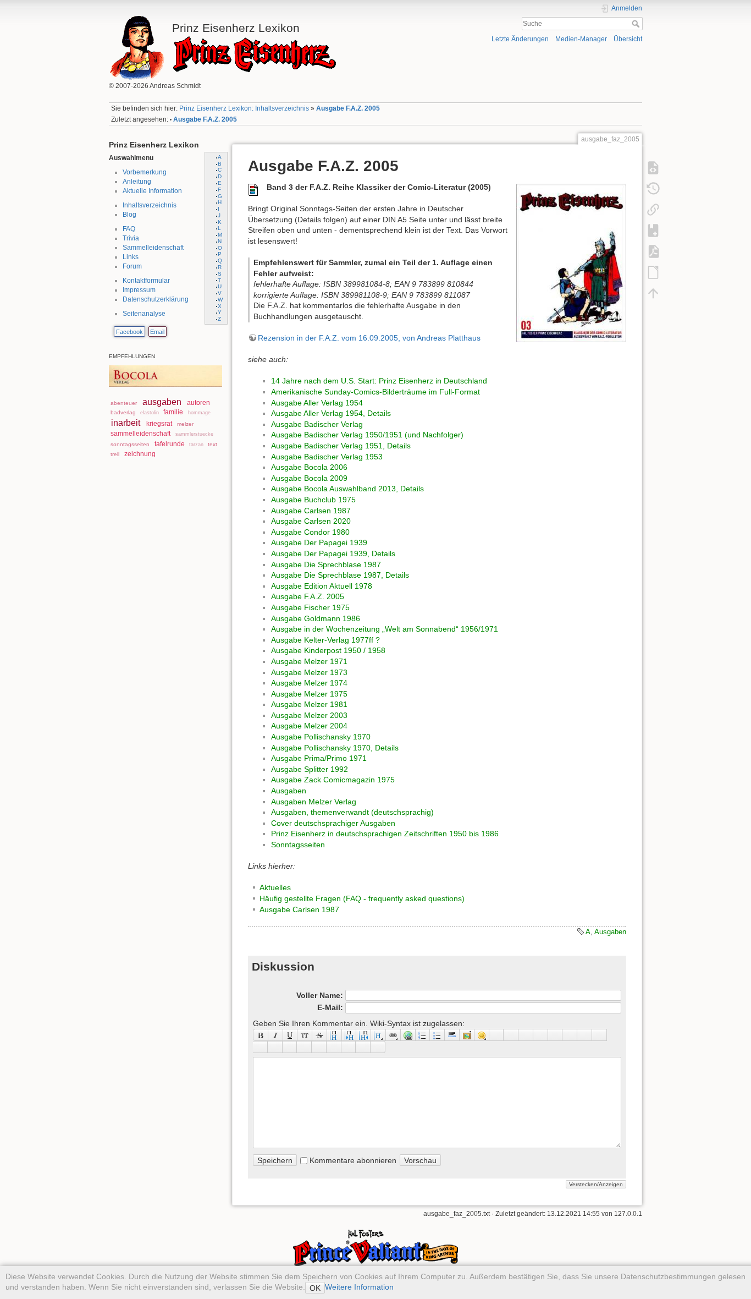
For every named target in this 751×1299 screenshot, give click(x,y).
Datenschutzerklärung (156, 299)
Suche (637, 24)
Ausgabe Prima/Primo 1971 (319, 758)
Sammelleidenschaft (153, 247)
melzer (185, 424)
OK (315, 1288)
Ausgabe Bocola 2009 (309, 478)
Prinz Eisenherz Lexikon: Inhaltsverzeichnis (244, 108)
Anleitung (137, 181)
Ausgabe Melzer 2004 (309, 725)
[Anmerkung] (555, 1035)
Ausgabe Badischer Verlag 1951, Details (341, 445)
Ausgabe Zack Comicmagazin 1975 (333, 779)
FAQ (129, 229)
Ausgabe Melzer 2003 (309, 715)
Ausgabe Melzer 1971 (309, 661)
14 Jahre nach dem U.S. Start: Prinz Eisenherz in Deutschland (379, 380)
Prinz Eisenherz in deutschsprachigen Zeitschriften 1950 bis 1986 (385, 833)
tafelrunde (169, 444)
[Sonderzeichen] (496, 1035)
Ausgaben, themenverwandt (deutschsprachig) (352, 812)
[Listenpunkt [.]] (437, 1035)
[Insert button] (511, 1035)
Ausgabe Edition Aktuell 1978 (321, 586)
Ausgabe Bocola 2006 (309, 467)
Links (131, 257)
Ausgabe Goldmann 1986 (315, 618)
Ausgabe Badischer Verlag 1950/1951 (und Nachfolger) (367, 434)
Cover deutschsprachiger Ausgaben (333, 823)
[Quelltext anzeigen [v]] (653, 167)
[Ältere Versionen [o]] (653, 188)
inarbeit (125, 422)
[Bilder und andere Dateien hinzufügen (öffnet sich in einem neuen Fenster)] (467, 1035)
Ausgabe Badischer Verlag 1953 (327, 456)
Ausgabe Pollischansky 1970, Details (335, 747)
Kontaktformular (146, 280)
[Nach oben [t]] (653, 292)
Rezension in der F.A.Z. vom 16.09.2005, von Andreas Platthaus (369, 337)
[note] (290, 1047)
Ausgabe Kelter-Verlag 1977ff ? (325, 639)
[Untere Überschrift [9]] (349, 1035)
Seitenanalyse (144, 313)
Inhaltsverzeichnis (149, 205)
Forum (132, 266)
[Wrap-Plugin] (260, 1047)
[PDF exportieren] (653, 250)
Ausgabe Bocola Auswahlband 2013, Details (347, 488)
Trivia (131, 238)
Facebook (129, 331)
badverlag (123, 412)
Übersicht (628, 39)
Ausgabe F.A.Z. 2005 (348, 108)
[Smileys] (481, 1035)
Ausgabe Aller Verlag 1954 (317, 402)
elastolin (149, 412)
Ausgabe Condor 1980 (310, 532)
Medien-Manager (581, 39)
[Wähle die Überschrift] (378, 1035)
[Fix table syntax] (584, 1035)
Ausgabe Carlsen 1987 (311, 510)
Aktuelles (275, 887)
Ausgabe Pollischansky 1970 (321, 736)
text (212, 444)
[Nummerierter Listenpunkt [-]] (423, 1035)
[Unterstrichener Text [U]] (290, 1035)
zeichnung (140, 454)
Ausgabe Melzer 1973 (309, 672)
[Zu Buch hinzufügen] (653, 230)
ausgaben (161, 402)
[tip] (304, 1047)
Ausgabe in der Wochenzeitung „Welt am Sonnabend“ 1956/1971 (384, 628)
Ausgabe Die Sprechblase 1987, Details (340, 575)
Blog (129, 214)
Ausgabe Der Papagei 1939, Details (333, 553)
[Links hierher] (653, 209)
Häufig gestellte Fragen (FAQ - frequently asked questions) (362, 898)
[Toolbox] (378, 1047)
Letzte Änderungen (520, 39)
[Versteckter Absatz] (525, 1035)
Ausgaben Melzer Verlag (313, 801)
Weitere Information (359, 1286)
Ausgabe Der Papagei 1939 (319, 542)
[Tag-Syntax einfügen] (599, 1035)
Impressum (139, 290)
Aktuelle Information (152, 191)
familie (173, 412)
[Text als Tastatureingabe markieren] (540, 1035)
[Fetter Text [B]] (260, 1035)
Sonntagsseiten (298, 844)
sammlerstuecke (194, 434)
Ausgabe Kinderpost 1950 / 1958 (328, 650)
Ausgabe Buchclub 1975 (313, 499)
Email (157, 331)
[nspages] (569, 1035)
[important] (319, 1047)
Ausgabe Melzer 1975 (309, 693)
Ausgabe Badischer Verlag (317, 424)
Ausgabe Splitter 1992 (309, 769)
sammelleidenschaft (140, 433)
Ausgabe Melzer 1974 (309, 682)
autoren (198, 403)
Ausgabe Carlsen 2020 (311, 521)
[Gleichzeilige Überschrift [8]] (334, 1035)
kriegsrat (159, 423)
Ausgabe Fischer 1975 (310, 607)
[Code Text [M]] (304, 1035)
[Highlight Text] (275, 1047)
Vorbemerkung (145, 172)
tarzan (196, 444)
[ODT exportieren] (653, 271)
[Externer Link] (408, 1035)
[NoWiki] (348, 1047)
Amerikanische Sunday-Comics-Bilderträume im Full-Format (375, 391)
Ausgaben (288, 790)
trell (115, 454)
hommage (199, 412)
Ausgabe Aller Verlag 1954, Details (331, 413)
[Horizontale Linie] (452, 1035)
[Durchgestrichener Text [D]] (319, 1035)
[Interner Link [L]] (393, 1035)
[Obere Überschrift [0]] (363, 1035)
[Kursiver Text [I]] (275, 1035)
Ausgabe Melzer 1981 (309, 704)
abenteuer (124, 403)
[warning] (334, 1047)
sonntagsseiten (130, 444)
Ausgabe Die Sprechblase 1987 (326, 564)
